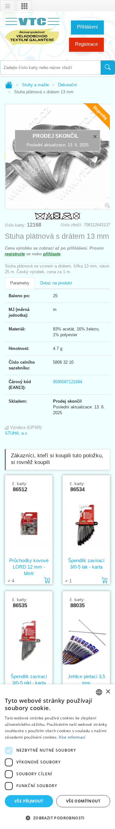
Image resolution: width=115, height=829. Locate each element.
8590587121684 (67, 381)
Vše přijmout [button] (28, 801)
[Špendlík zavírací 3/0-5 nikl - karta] (28, 640)
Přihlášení (87, 26)
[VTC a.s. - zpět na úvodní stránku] (32, 30)
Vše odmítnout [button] (83, 801)
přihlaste (51, 254)
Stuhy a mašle (35, 84)
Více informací (72, 737)
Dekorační (67, 84)
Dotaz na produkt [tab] (56, 283)
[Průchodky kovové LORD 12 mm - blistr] (28, 524)
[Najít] (108, 67)
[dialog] (57, 756)
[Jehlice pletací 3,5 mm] (86, 640)
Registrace (86, 44)
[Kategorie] (24, 6)
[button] (57, 818)
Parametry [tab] (19, 283)
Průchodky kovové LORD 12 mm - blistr (29, 567)
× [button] (107, 691)
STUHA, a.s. (16, 433)
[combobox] (50, 67)
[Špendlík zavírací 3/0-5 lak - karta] (86, 524)
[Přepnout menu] (7, 6)
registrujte (15, 254)
